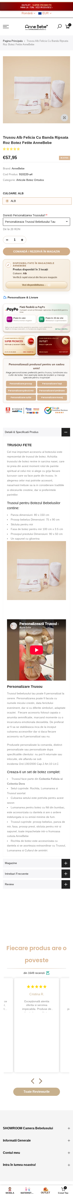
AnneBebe (18, 168)
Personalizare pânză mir (21, 390)
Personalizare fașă (52, 383)
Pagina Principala (13, 40)
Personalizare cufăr (21, 397)
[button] (11, 149)
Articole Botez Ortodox (30, 179)
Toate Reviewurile (37, 1091)
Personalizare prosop (21, 383)
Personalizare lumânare (52, 390)
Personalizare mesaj (52, 397)
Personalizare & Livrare (23, 297)
